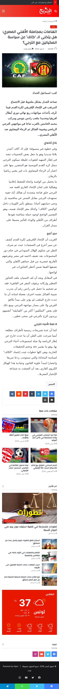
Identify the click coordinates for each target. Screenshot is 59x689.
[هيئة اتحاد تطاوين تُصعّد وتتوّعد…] (15, 425)
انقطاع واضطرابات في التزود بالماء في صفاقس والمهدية (30, 2)
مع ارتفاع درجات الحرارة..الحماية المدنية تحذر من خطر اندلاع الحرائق (22, 578)
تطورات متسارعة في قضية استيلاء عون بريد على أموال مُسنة (30, 528)
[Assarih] (46, 11)
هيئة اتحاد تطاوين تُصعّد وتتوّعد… (18, 436)
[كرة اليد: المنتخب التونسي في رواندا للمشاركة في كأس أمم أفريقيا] (44, 425)
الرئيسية (51, 21)
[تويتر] (45, 394)
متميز (50, 384)
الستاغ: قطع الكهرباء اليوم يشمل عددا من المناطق (22, 542)
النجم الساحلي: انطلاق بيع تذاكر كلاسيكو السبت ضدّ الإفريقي (44, 467)
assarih (50, 49)
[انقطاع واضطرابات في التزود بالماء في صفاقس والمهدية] (49, 556)
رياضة (45, 21)
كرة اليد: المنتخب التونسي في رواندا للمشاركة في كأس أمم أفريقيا (44, 437)
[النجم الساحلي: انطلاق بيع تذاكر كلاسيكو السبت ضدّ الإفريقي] (44, 455)
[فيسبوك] (51, 394)
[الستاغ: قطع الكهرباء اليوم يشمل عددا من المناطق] (49, 544)
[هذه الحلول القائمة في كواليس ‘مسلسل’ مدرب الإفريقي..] (15, 455)
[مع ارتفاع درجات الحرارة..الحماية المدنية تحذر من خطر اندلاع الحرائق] (49, 580)
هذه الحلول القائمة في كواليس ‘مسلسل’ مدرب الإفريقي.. (18, 468)
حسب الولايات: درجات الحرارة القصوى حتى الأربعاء (23, 566)
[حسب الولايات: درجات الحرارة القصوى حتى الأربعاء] (49, 568)
